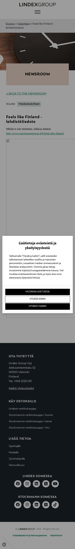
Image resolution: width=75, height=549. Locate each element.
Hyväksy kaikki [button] (37, 306)
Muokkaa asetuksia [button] (37, 292)
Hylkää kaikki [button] (38, 299)
